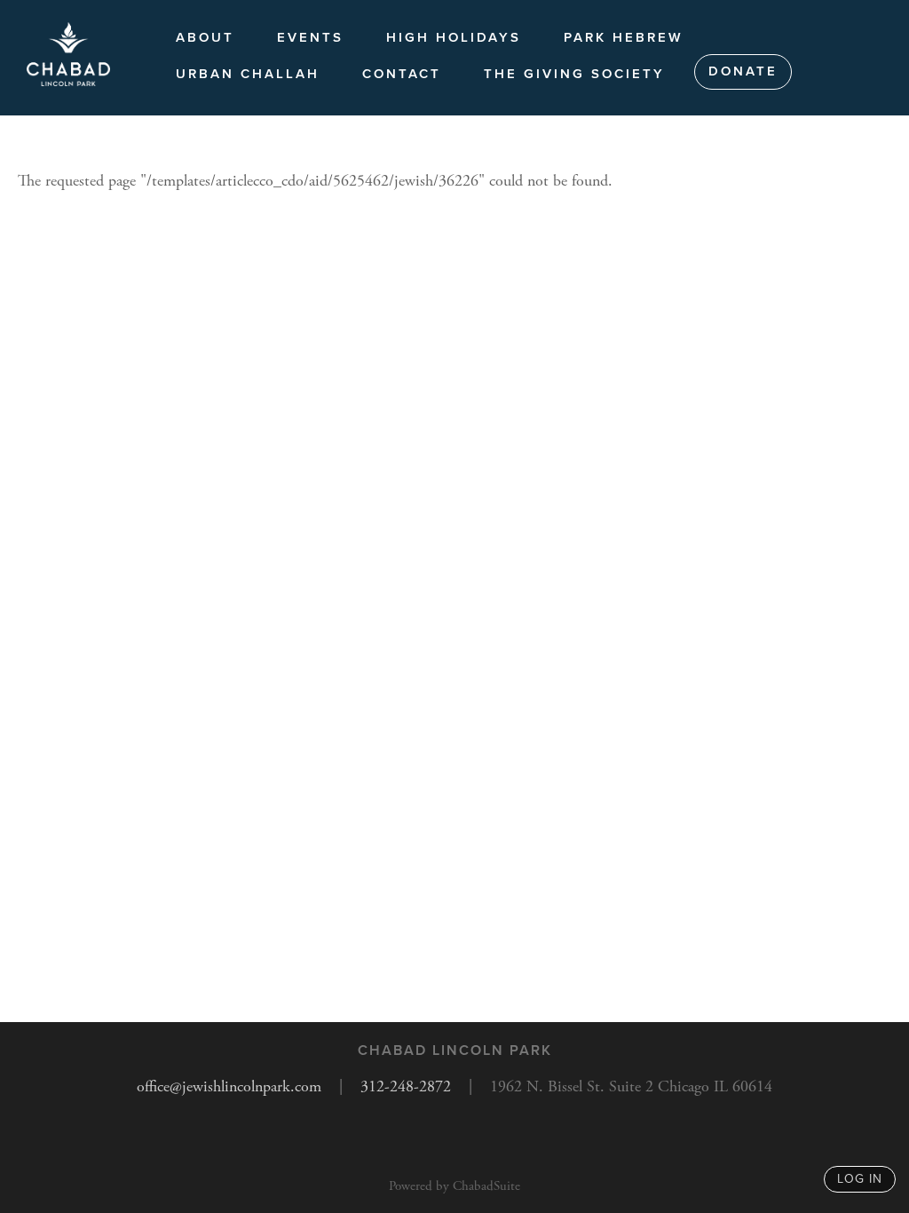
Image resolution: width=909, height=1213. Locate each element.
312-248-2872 (405, 1086)
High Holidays (453, 37)
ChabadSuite (486, 1185)
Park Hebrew (624, 37)
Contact (401, 74)
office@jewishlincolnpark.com (229, 1086)
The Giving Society (574, 74)
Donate (743, 71)
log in (859, 1178)
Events (310, 37)
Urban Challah (248, 74)
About (205, 37)
